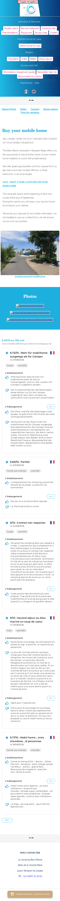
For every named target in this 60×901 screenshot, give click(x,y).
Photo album (45, 59)
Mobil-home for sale (30, 46)
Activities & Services (29, 21)
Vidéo (23, 109)
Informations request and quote (19, 72)
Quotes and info (29, 65)
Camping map (49, 28)
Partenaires (27, 83)
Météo (33, 59)
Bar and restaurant (30, 28)
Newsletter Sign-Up (47, 72)
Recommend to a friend (30, 76)
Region (29, 52)
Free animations (10, 32)
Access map (41, 32)
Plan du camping (30, 112)
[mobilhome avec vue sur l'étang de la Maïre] (30, 319)
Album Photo (9, 109)
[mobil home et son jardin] (30, 306)
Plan (37, 83)
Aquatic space (11, 28)
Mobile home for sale (29, 39)
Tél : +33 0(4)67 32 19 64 (30, 876)
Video (24, 59)
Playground (26, 32)
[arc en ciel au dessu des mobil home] (30, 312)
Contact (54, 32)
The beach (13, 59)
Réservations (50, 109)
